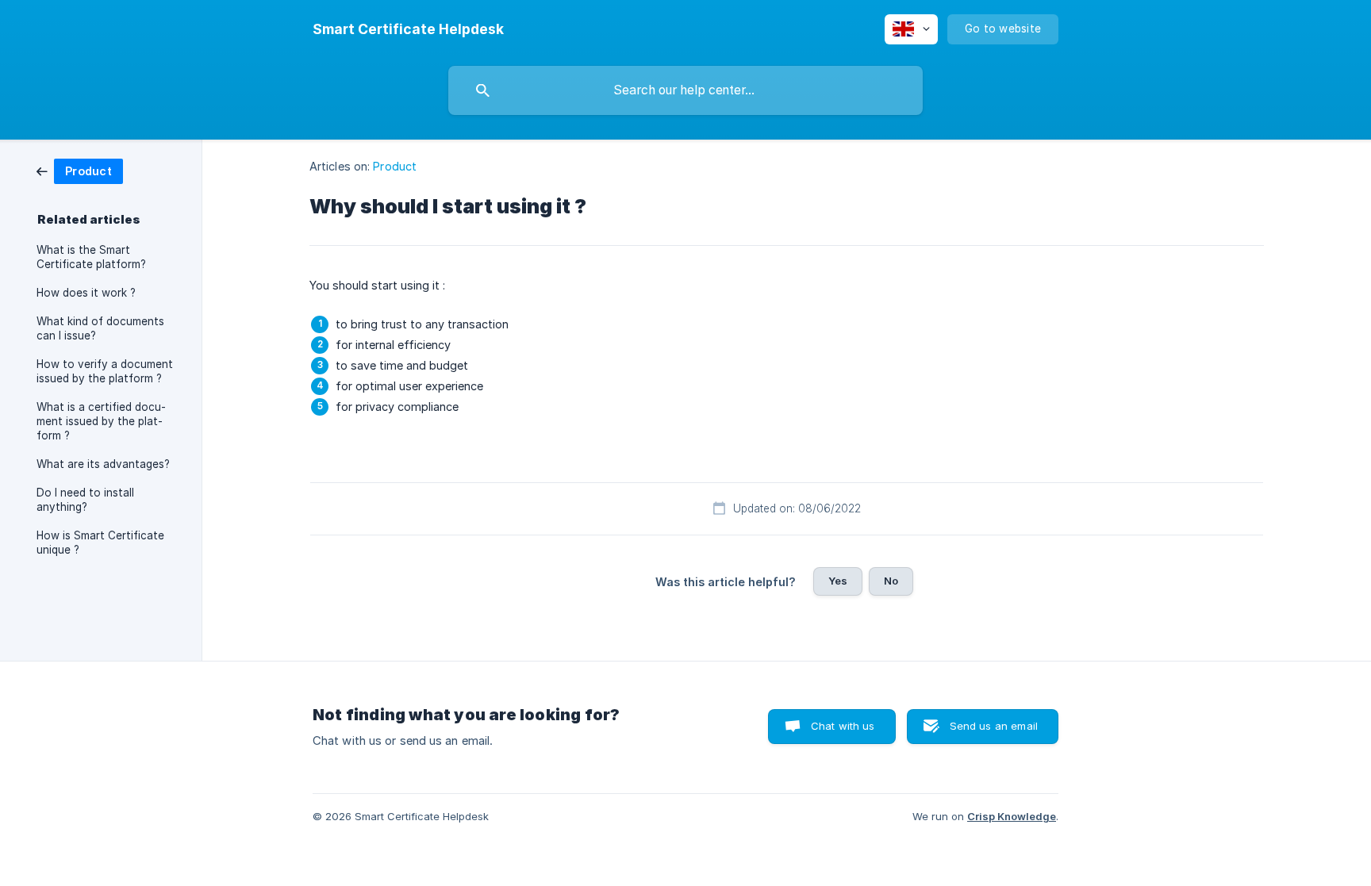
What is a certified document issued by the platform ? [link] (101, 421)
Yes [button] (837, 580)
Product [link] (395, 166)
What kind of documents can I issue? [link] (100, 328)
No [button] (891, 580)
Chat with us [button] (843, 725)
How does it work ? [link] (86, 292)
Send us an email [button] (994, 725)
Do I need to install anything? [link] (85, 499)
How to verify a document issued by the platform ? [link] (104, 371)
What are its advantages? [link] (103, 464)
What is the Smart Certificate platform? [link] (91, 257)
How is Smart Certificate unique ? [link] (100, 542)
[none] (408, 29)
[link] (79, 170)
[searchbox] (685, 90)
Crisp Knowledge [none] (1011, 816)
